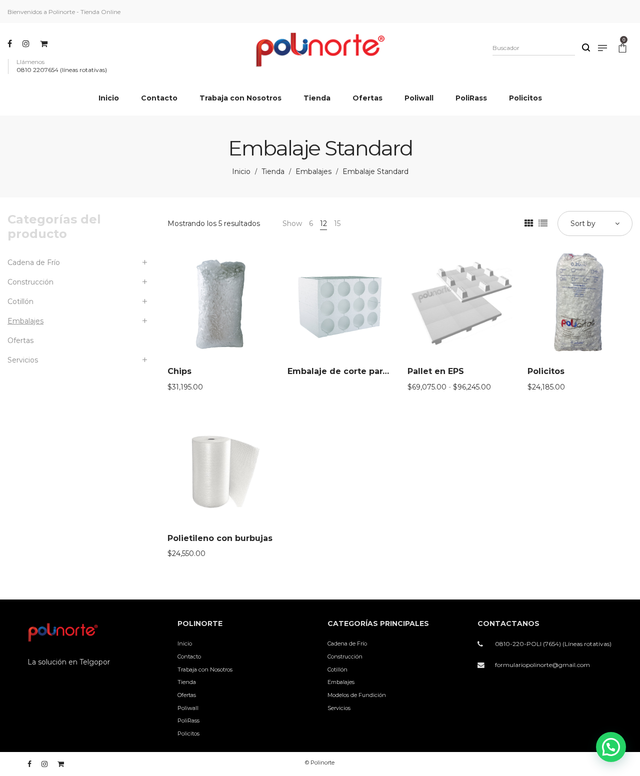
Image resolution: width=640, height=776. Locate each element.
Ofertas (21, 340)
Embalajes (314, 171)
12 (323, 223)
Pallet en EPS (436, 371)
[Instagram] (27, 43)
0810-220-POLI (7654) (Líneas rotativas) (553, 644)
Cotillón (21, 301)
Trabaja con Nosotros (205, 669)
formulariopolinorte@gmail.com (542, 664)
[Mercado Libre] (45, 43)
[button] (611, 747)
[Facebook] (11, 43)
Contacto (189, 656)
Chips (180, 371)
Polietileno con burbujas (220, 538)
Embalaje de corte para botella (354, 371)
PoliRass (189, 720)
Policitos (546, 371)
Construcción (31, 282)
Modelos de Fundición (357, 695)
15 (337, 223)
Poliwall (188, 708)
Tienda (273, 171)
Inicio (241, 171)
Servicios (23, 360)
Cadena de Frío (34, 262)
